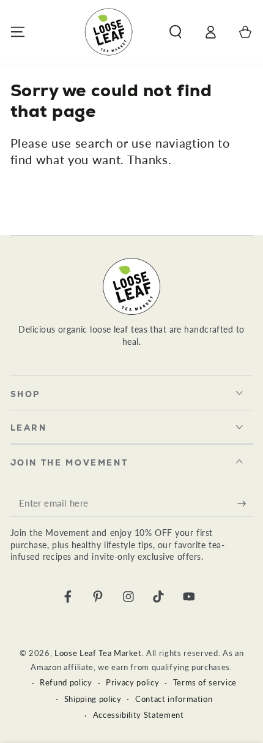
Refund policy (66, 682)
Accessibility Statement (138, 715)
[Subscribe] (245, 503)
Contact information (174, 699)
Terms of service (205, 682)
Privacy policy (132, 682)
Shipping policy (93, 699)
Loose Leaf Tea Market (98, 653)
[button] (175, 31)
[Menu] (17, 31)
